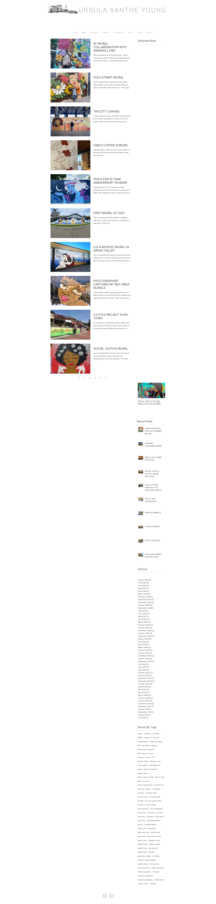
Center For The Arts (151, 738)
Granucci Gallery (156, 742)
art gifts (140, 801)
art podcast (142, 813)
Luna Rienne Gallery (149, 745)
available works (150, 824)
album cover (159, 777)
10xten (140, 734)
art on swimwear (156, 809)
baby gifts (152, 828)
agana (140, 769)
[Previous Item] (142, 390)
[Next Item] (161, 390)
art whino (150, 817)
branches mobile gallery (147, 860)
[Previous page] (79, 378)
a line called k (143, 765)
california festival (157, 868)
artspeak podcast (153, 821)
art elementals (155, 797)
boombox (156, 856)
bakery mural (143, 844)
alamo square (143, 773)
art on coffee (151, 805)
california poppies (144, 872)
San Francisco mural (145, 753)
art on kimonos (143, 809)
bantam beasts (154, 844)
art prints (151, 813)
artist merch (159, 817)
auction (140, 824)
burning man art (144, 868)
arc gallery (156, 789)
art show (159, 813)
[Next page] (105, 378)
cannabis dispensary (145, 876)
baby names (155, 832)
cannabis (156, 872)
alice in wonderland (145, 785)
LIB (139, 745)
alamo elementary (150, 769)
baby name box (143, 832)
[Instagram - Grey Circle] (111, 895)
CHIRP (140, 738)
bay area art (153, 848)
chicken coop (143, 884)
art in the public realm (153, 801)
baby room (142, 836)
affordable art (155, 765)
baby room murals (154, 836)
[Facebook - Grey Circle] (104, 895)
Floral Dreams (143, 742)
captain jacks (159, 880)
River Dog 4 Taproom (146, 749)
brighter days (143, 864)
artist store (142, 821)
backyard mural (154, 840)
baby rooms (142, 840)
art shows (141, 817)
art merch (141, 805)
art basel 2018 (151, 793)
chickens (152, 884)
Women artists (143, 761)
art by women (143, 797)
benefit (151, 852)
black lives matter (144, 856)
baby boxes (142, 828)
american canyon (144, 789)
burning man (154, 864)
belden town (142, 852)
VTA (152, 757)
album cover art (144, 781)
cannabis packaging (145, 880)
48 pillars (156, 734)
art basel (141, 793)
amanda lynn (159, 785)
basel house (142, 848)
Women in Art (155, 761)
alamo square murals (146, 777)
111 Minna (147, 734)
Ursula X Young (144, 757)
